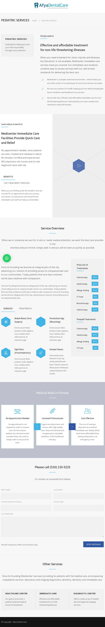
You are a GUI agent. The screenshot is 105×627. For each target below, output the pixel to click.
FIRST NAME (5, 490)
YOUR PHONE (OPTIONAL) (11, 502)
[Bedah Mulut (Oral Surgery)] (5, 322)
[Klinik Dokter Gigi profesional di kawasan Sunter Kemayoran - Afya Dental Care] (52, 5)
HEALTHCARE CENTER (16, 593)
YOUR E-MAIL (59, 502)
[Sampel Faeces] (40, 353)
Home (34, 21)
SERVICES (8, 308)
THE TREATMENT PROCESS (17, 183)
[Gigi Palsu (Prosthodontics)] (5, 353)
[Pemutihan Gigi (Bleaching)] (40, 322)
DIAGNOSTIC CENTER (85, 593)
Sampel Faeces (56, 349)
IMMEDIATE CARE (48, 593)
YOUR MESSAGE (7, 514)
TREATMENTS (25, 308)
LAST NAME (58, 490)
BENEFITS (8, 176)
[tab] (8, 177)
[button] (7, 258)
